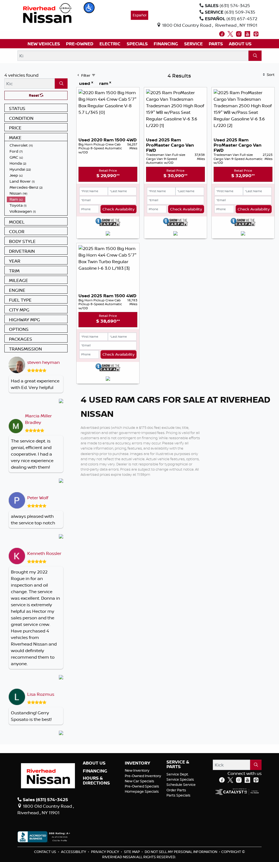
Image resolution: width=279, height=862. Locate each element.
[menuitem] (37, 145)
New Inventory (137, 770)
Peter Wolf (37, 498)
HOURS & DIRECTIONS (96, 780)
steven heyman (43, 362)
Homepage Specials (142, 791)
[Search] (255, 55)
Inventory (137, 763)
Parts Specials (178, 795)
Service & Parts (177, 764)
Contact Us (45, 851)
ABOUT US (94, 763)
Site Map (132, 851)
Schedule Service (181, 784)
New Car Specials (139, 780)
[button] (89, 7)
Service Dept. (177, 774)
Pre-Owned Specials (142, 786)
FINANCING (95, 771)
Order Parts (176, 789)
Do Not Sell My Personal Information (181, 851)
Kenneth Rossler (44, 553)
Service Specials (180, 779)
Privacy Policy (105, 851)
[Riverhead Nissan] (47, 13)
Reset (34, 95)
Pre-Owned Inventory (143, 775)
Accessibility (74, 851)
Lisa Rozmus (40, 694)
